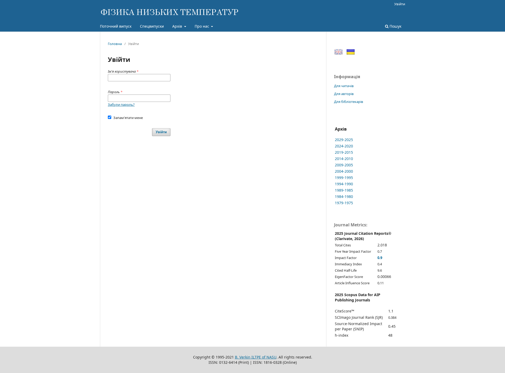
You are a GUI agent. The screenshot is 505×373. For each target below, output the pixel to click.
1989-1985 (344, 190)
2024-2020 (344, 145)
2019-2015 (344, 152)
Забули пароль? (121, 104)
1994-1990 (344, 183)
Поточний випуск (116, 26)
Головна (115, 43)
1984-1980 (344, 196)
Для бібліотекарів (348, 101)
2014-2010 (344, 158)
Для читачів (344, 85)
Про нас (202, 26)
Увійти (399, 4)
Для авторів (344, 93)
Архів (177, 26)
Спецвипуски (152, 26)
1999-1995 (344, 177)
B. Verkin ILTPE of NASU (255, 357)
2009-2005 (344, 164)
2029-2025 (344, 139)
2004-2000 (344, 171)
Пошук (394, 26)
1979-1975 (344, 202)
